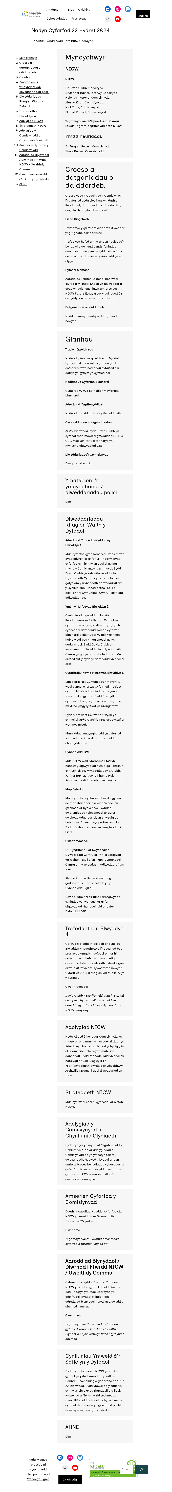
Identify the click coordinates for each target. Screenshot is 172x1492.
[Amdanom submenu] (63, 10)
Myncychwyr (28, 58)
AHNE (23, 184)
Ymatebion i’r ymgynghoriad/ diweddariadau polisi (34, 87)
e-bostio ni (38, 1464)
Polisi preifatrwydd (38, 1474)
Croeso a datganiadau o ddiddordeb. (29, 67)
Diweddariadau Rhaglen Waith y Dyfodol (31, 101)
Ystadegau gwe (38, 1479)
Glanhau (25, 77)
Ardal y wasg (38, 1460)
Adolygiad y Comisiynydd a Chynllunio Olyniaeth (34, 135)
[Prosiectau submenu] (88, 19)
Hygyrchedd (38, 1469)
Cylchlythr (70, 1479)
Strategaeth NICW (32, 126)
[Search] (141, 1469)
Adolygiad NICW (31, 121)
